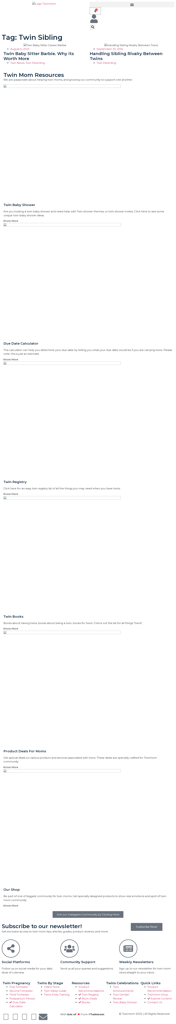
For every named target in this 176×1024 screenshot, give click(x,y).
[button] (132, 4)
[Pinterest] (34, 1017)
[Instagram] (24, 1017)
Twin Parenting (35, 62)
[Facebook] (6, 1017)
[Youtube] (15, 1017)
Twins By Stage (50, 983)
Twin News (17, 62)
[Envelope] (43, 1017)
